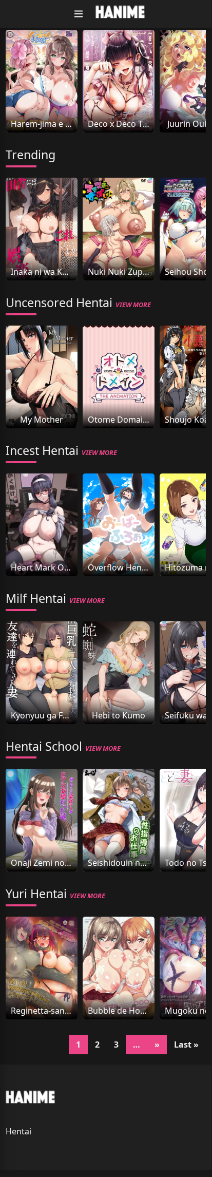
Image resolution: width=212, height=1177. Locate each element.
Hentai (18, 1131)
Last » (186, 1044)
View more (133, 304)
